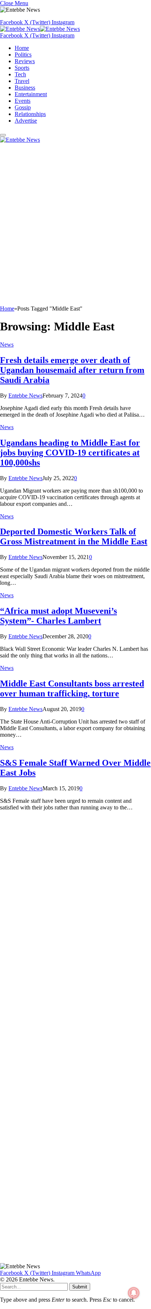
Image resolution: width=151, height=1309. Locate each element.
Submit (79, 1287)
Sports (22, 68)
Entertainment (31, 94)
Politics (23, 54)
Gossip (23, 107)
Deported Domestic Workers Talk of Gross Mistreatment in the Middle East (73, 536)
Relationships (30, 114)
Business (25, 87)
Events (22, 101)
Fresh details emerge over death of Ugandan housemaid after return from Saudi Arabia (72, 370)
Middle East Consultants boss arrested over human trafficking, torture (72, 688)
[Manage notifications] (134, 1293)
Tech (20, 74)
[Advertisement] (75, 226)
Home (22, 48)
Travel (22, 81)
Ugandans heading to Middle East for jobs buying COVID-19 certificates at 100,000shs (70, 452)
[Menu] (3, 135)
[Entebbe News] (40, 29)
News (7, 344)
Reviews (25, 61)
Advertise (26, 120)
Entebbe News (25, 395)
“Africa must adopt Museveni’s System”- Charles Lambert (58, 616)
